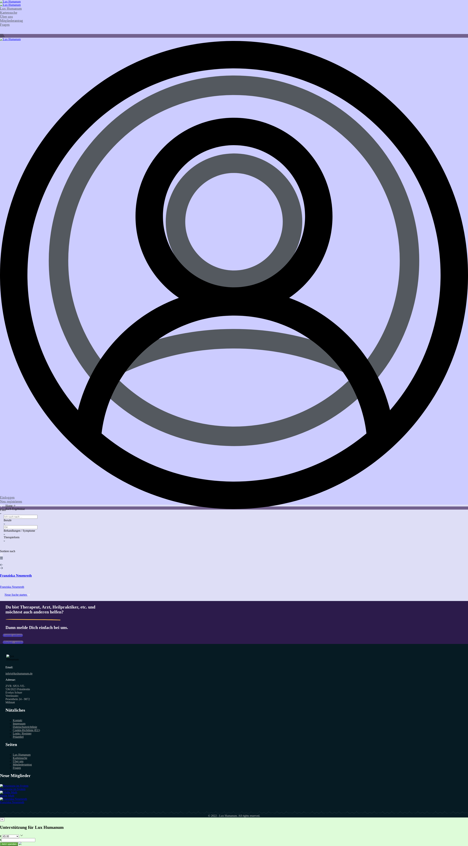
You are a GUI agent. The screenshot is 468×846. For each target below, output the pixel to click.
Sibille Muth (7, 795)
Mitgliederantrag (11, 20)
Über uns (6, 16)
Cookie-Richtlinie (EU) (26, 730)
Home (9, 505)
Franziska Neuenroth (12, 802)
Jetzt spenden (8, 844)
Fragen (5, 25)
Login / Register (22, 733)
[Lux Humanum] (10, 1)
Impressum (19, 723)
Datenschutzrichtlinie (25, 726)
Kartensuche (8, 12)
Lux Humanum (11, 8)
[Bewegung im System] (14, 785)
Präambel (18, 736)
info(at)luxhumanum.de (19, 673)
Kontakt (17, 720)
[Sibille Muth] (8, 792)
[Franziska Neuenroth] (13, 798)
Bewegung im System (12, 789)
